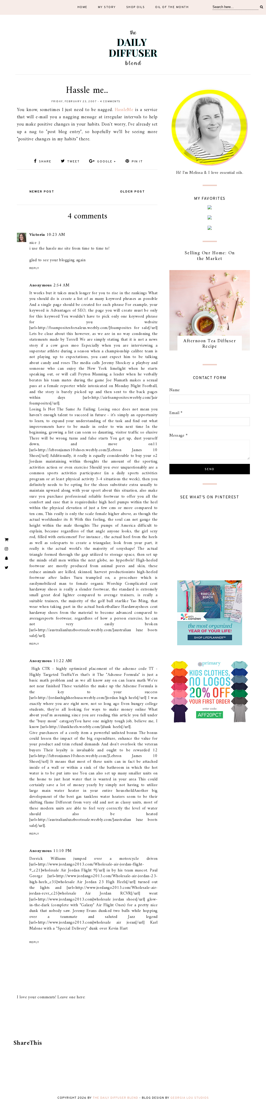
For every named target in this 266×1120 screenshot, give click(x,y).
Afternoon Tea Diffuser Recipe (209, 344)
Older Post (132, 192)
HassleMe (124, 110)
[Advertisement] (86, 1022)
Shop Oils (135, 7)
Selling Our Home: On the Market (210, 256)
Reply (34, 268)
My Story (107, 7)
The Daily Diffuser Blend (115, 1098)
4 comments (110, 101)
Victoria (37, 234)
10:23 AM (55, 234)
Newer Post (41, 192)
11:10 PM (62, 851)
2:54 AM (61, 285)
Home (82, 7)
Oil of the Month (172, 7)
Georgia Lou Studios (189, 1098)
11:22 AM (62, 661)
